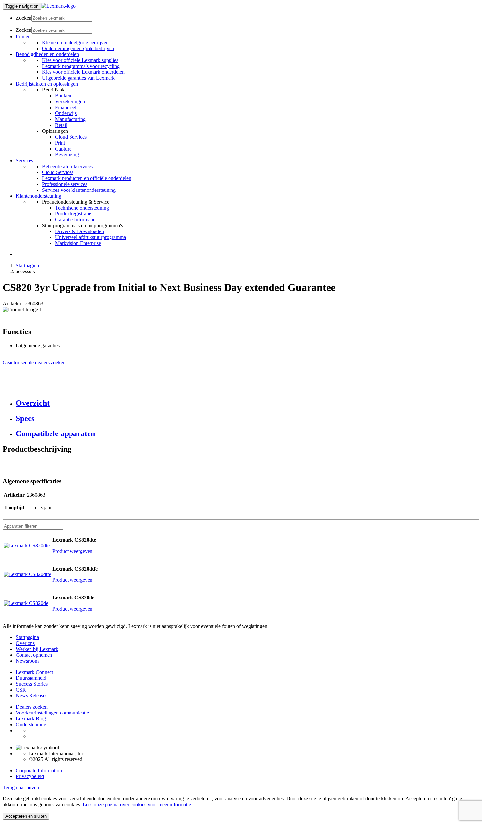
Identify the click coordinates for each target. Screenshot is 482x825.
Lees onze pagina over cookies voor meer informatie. (137, 804)
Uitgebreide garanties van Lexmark (78, 78)
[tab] (247, 403)
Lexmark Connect (34, 672)
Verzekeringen (70, 101)
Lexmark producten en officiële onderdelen (86, 178)
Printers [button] (23, 36)
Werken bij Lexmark (37, 649)
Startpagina (27, 265)
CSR (21, 690)
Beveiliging (67, 154)
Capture (63, 148)
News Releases (31, 695)
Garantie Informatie (75, 219)
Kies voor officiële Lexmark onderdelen (83, 72)
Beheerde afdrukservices (67, 166)
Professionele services (64, 184)
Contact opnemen (34, 655)
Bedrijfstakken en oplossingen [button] (47, 84)
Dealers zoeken (32, 707)
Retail (61, 125)
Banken (63, 95)
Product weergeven (72, 551)
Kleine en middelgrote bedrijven (75, 42)
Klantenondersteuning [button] (38, 196)
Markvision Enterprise (78, 243)
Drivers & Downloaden (79, 231)
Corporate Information (39, 770)
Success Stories (32, 684)
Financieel (65, 107)
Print (60, 143)
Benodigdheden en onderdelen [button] (47, 54)
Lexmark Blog (31, 718)
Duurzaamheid (31, 678)
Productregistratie (73, 213)
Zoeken (23, 18)
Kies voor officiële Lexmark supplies (80, 60)
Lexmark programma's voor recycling (81, 66)
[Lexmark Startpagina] (58, 6)
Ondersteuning (31, 724)
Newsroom (27, 661)
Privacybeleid (30, 776)
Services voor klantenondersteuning (79, 190)
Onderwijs (66, 113)
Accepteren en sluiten (26, 816)
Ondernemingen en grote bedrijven (78, 48)
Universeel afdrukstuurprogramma (90, 237)
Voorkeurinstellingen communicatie (52, 712)
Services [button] (24, 160)
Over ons (25, 643)
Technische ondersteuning (82, 208)
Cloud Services (71, 137)
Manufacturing (70, 119)
